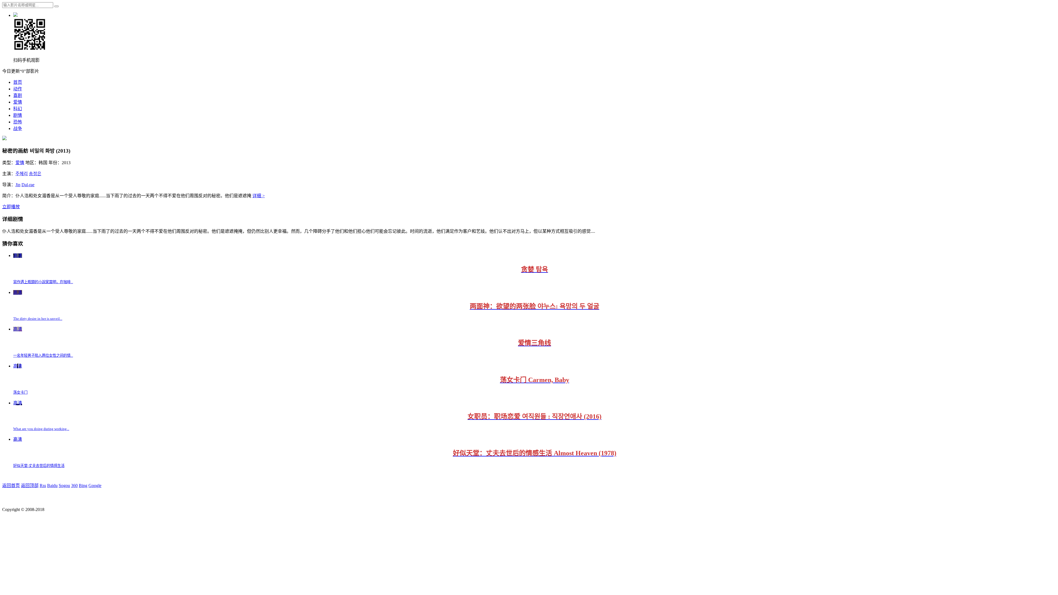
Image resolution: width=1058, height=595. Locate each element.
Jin (17, 184)
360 (74, 485)
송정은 (35, 173)
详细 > (258, 195)
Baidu (52, 485)
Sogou (64, 485)
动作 (17, 88)
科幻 (17, 108)
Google (94, 485)
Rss (43, 485)
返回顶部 (30, 485)
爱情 (17, 102)
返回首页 (11, 485)
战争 (17, 128)
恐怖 (17, 122)
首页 (17, 82)
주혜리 (21, 173)
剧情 (17, 115)
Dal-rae (27, 184)
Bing (83, 485)
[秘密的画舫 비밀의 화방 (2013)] (4, 138)
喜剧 (17, 95)
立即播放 (11, 206)
